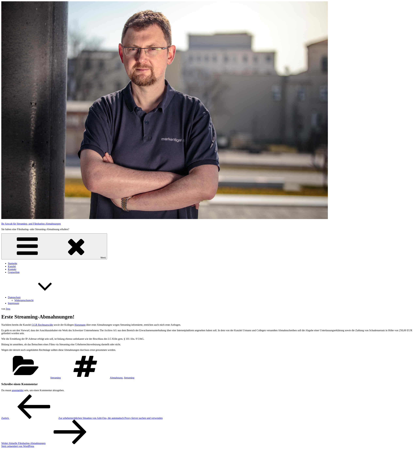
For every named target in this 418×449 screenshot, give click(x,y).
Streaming (55, 377)
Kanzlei (12, 266)
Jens (8, 308)
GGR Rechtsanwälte (42, 324)
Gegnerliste (14, 272)
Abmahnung (116, 377)
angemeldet (18, 390)
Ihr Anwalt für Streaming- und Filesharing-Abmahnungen (31, 223)
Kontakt (12, 269)
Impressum (13, 303)
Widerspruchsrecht (23, 300)
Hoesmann (80, 324)
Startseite (12, 263)
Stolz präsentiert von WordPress (17, 446)
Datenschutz (14, 297)
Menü (103, 257)
